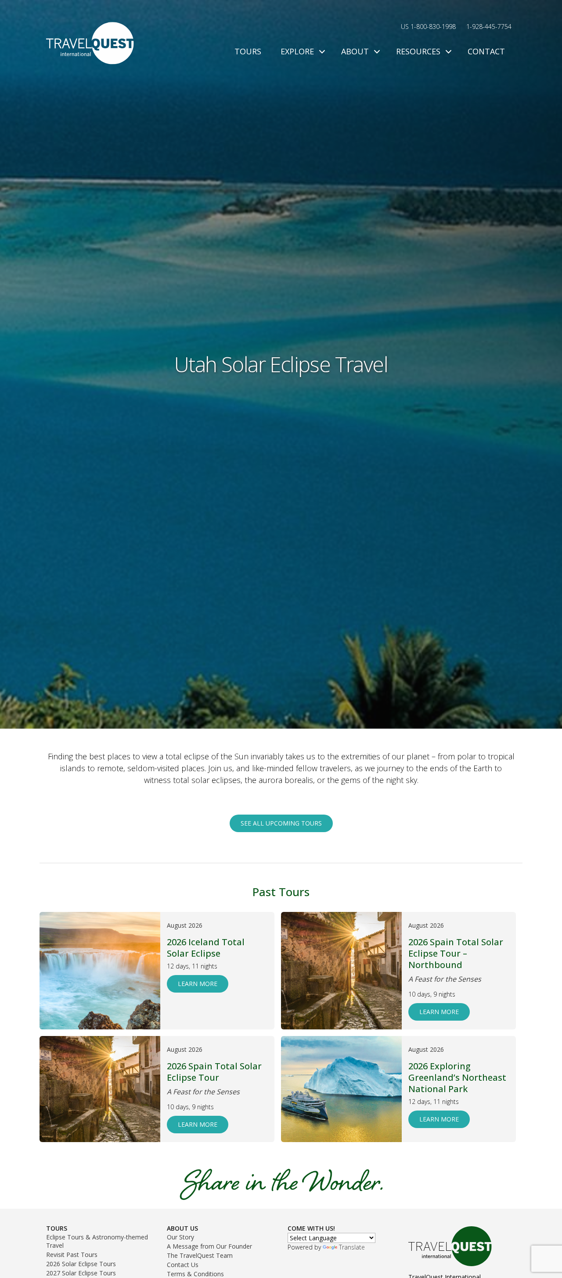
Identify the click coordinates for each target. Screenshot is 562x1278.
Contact (486, 51)
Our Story (180, 1237)
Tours (247, 51)
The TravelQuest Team (200, 1255)
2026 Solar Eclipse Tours (81, 1264)
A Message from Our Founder (209, 1246)
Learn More (197, 983)
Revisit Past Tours (71, 1254)
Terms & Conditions (195, 1274)
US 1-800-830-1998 (428, 26)
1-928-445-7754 (489, 26)
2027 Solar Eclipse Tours (81, 1273)
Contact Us (182, 1264)
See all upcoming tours (281, 823)
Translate (352, 1247)
